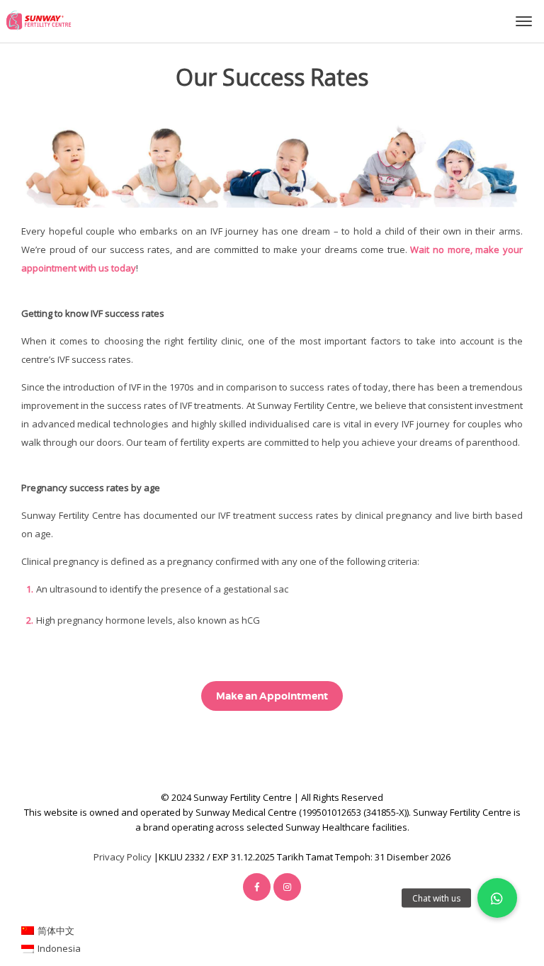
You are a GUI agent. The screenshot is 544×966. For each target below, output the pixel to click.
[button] (497, 898)
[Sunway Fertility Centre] (38, 19)
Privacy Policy (123, 856)
